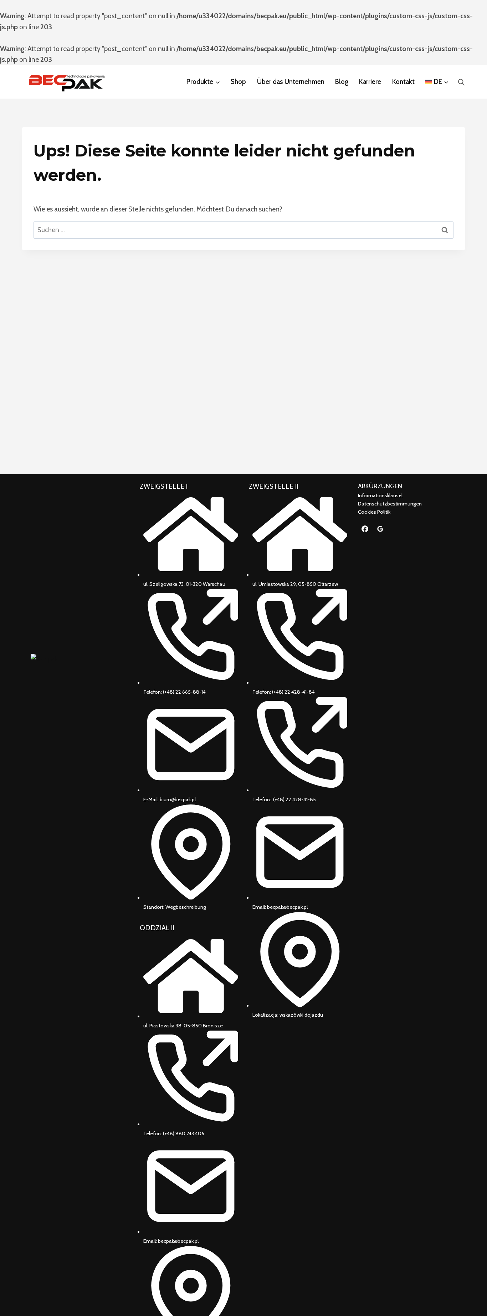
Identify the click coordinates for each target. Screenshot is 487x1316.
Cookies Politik (374, 512)
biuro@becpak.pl (178, 799)
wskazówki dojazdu (301, 1015)
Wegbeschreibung (185, 907)
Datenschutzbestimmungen (390, 503)
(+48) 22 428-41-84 (293, 692)
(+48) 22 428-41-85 (294, 799)
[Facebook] (364, 528)
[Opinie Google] (380, 528)
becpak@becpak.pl (178, 1241)
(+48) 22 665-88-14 (184, 692)
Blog (341, 82)
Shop (238, 82)
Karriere (370, 82)
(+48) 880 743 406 (183, 1133)
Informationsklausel (380, 495)
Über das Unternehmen (290, 82)
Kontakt (403, 82)
